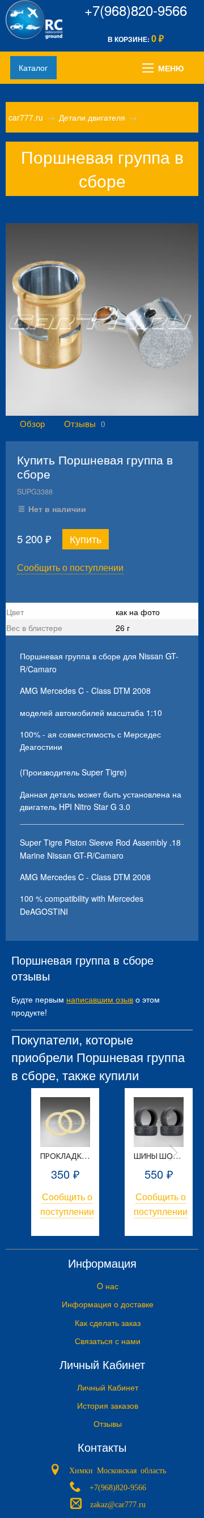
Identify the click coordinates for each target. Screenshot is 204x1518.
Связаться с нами (108, 1340)
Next (173, 1152)
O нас (107, 1285)
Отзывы (80, 423)
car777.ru (25, 117)
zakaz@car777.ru (118, 1503)
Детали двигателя (92, 117)
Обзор (32, 423)
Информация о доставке (108, 1304)
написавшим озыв (99, 999)
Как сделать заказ (108, 1322)
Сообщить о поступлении (70, 567)
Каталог (33, 67)
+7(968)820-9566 (135, 10)
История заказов (107, 1405)
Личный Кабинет (107, 1387)
